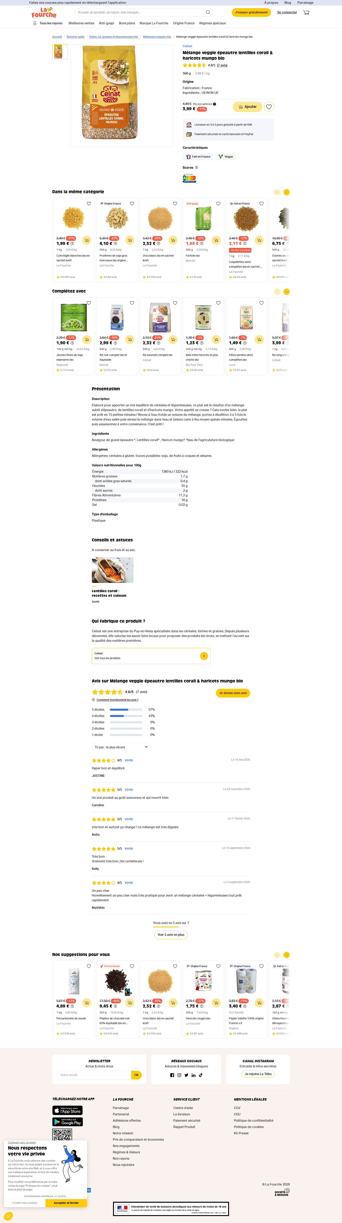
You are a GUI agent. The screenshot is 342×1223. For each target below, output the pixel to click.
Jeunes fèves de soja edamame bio (69, 357)
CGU (237, 1114)
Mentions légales (250, 1099)
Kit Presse (241, 1133)
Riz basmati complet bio (157, 355)
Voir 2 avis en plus (171, 934)
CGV (237, 1108)
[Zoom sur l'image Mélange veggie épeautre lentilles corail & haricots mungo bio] (122, 95)
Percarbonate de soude (71, 1018)
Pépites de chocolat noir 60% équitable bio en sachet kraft (115, 1021)
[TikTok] (200, 1075)
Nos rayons (121, 1158)
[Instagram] (179, 1075)
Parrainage (305, 2)
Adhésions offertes (127, 1120)
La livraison (181, 1114)
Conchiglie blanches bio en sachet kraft (73, 258)
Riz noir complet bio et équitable (113, 357)
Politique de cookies (249, 1127)
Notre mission (123, 1133)
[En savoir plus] (196, 168)
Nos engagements (126, 1146)
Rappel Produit (184, 1127)
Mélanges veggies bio (157, 37)
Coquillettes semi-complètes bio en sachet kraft (244, 265)
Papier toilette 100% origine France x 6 (246, 1021)
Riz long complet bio (284, 355)
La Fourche (123, 1099)
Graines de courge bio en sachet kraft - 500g (287, 258)
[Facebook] (172, 1075)
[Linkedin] (193, 1075)
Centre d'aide (183, 1108)
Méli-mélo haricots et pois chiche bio (202, 357)
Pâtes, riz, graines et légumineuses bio (113, 37)
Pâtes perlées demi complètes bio (241, 357)
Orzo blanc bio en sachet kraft (158, 258)
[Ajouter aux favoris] (88, 203)
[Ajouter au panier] (86, 240)
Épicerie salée (76, 37)
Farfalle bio (193, 255)
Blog (287, 2)
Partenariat (121, 1114)
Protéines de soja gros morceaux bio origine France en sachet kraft (114, 258)
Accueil (57, 37)
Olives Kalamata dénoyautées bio (282, 1021)
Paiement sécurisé (186, 1120)
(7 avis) (222, 65)
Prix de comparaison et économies (138, 1139)
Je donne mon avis (233, 693)
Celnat (187, 46)
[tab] (59, 52)
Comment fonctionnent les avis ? (117, 700)
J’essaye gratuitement (251, 12)
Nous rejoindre (123, 1165)
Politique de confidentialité (253, 1120)
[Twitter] (186, 1075)
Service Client (186, 1099)
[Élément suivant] (286, 192)
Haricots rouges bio (198, 1018)
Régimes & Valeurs (126, 1152)
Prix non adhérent (202, 104)
